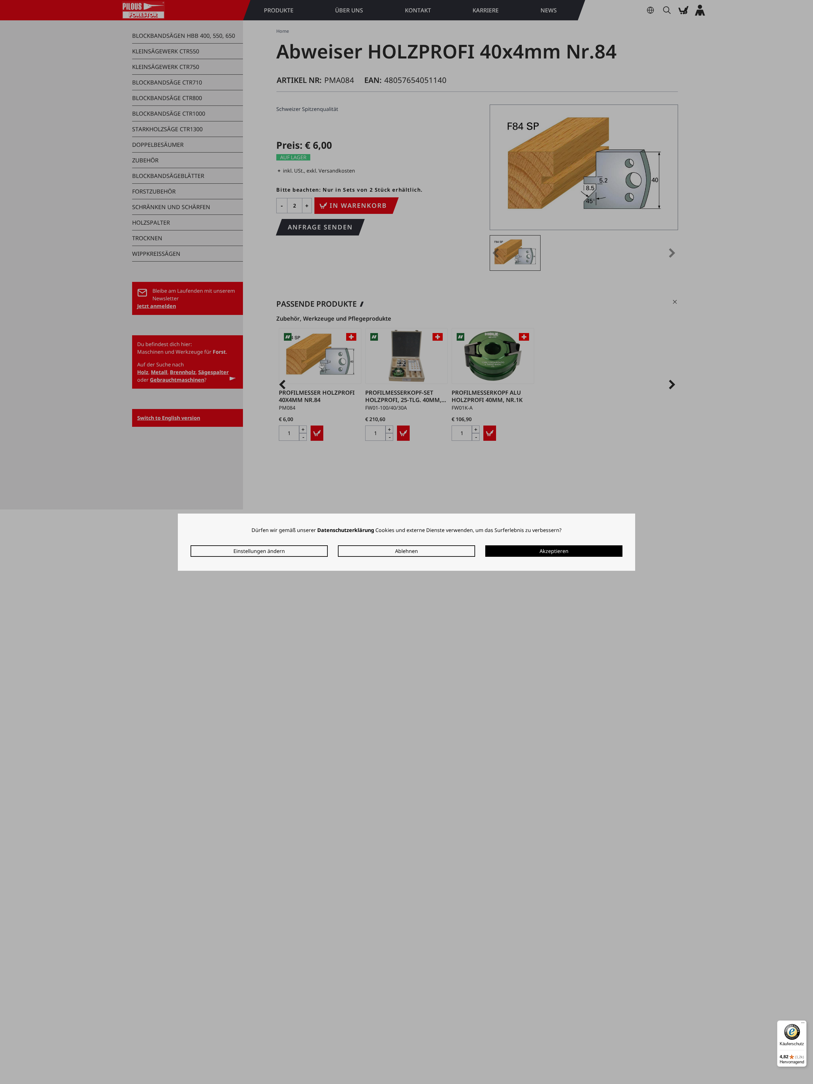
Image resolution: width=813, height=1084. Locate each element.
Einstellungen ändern (259, 551)
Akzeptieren (554, 551)
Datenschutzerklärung (345, 530)
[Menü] (803, 1024)
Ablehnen (406, 551)
